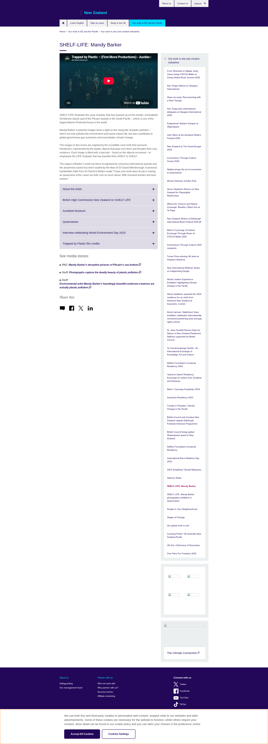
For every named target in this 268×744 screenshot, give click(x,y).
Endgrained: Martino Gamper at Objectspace (182, 125)
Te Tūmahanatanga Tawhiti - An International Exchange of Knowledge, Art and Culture (182, 351)
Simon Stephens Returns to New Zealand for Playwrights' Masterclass (183, 192)
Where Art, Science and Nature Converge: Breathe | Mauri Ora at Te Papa (183, 207)
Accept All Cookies (82, 734)
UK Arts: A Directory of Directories (183, 545)
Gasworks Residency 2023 (180, 397)
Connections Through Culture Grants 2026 (181, 159)
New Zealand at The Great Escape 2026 (184, 148)
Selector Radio (174, 478)
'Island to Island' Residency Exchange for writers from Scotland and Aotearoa (184, 377)
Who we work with (106, 683)
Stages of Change (176, 517)
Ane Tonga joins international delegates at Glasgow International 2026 (184, 111)
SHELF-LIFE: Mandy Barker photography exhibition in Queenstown (180, 497)
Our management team (71, 688)
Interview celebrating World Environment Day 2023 (101, 234)
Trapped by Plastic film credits (88, 245)
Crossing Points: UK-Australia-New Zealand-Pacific (184, 535)
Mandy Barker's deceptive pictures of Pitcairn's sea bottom (103, 264)
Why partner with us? (108, 688)
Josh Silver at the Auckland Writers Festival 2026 (184, 136)
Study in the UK (118, 23)
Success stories (105, 692)
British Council (69, 12)
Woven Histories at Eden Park (181, 181)
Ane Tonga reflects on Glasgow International (182, 87)
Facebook (185, 691)
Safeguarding (66, 683)
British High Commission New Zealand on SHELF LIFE (103, 201)
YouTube (184, 697)
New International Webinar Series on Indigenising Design (183, 269)
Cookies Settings (118, 734)
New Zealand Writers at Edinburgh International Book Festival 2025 (184, 220)
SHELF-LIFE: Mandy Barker (181, 486)
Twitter (183, 684)
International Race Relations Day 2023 (183, 460)
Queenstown (77, 223)
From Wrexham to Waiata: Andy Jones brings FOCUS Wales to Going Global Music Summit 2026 (183, 74)
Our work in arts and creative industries (184, 60)
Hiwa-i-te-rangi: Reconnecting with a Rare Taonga (184, 99)
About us (166, 3)
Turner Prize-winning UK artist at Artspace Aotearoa (183, 258)
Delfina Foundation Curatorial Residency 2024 (181, 364)
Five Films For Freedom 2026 (181, 553)
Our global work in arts (178, 525)
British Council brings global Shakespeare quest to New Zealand (180, 435)
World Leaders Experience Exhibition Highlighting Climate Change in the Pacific (182, 282)
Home (63, 23)
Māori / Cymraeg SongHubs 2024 (183, 389)
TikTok (183, 704)
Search (206, 4)
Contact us (182, 3)
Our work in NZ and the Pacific (147, 23)
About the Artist (79, 191)
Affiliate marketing (106, 696)
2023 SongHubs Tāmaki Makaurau (184, 469)
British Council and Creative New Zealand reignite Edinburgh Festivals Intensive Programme (183, 420)
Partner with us (105, 677)
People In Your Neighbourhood (182, 509)
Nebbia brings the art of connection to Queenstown (184, 171)
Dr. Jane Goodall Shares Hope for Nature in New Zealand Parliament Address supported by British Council (184, 335)
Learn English (77, 23)
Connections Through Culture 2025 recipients (184, 246)
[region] (134, 726)
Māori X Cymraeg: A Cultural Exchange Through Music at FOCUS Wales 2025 (181, 233)
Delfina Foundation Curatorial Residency (181, 448)
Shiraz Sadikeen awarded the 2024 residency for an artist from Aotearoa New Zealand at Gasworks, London (184, 299)
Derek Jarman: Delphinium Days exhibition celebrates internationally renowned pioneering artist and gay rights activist (184, 317)
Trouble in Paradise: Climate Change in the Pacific (181, 407)
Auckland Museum (81, 212)
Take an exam (97, 23)
